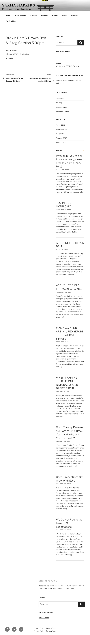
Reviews (44, 15)
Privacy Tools (51, 628)
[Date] (7, 54)
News (64, 15)
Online (10, 58)
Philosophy (60, 98)
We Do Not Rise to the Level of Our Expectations (69, 523)
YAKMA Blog (11, 21)
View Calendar (12, 50)
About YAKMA (20, 15)
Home (8, 15)
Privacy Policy (44, 617)
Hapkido (74, 15)
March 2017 (60, 134)
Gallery (55, 15)
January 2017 (61, 142)
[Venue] (7, 58)
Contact (33, 15)
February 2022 (61, 129)
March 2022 (60, 125)
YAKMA (59, 150)
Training (59, 103)
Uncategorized (61, 107)
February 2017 (61, 138)
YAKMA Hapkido (62, 111)
